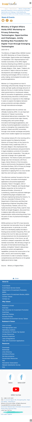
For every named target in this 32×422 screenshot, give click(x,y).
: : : (2, 8)
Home (6, 8)
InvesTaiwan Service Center (11, 288)
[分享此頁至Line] (3, 20)
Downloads (5, 347)
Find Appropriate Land (9, 327)
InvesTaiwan (6, 285)
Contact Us (6, 299)
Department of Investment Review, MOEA (15, 294)
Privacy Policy (4, 408)
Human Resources (8, 334)
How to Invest (6, 325)
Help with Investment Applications (13, 341)
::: (2, 370)
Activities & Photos (8, 354)
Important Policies (8, 314)
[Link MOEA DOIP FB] (21, 377)
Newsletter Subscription (10, 363)
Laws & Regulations (8, 338)
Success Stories (7, 316)
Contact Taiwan (7, 296)
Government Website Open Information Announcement (15, 406)
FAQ (3, 360)
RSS (3, 367)
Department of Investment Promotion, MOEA (14, 291)
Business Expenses (8, 336)
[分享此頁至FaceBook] (7, 20)
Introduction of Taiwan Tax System (13, 332)
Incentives (5, 312)
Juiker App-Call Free (6, 410)
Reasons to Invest (8, 305)
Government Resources (10, 358)
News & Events (13, 8)
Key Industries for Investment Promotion (15, 310)
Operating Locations (8, 330)
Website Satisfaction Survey (11, 365)
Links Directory (7, 352)
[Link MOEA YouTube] (16, 389)
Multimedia (5, 349)
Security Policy (12, 408)
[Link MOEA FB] (10, 377)
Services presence (8, 356)
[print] (11, 20)
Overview (5, 308)
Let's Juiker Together (6, 414)
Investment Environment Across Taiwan (15, 318)
